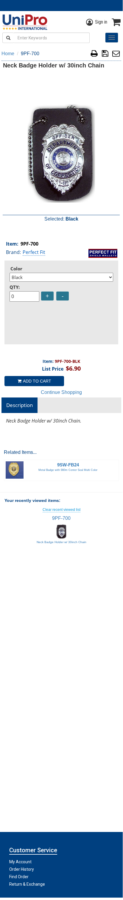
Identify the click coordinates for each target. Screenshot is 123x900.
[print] (94, 54)
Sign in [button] (101, 22)
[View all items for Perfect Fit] (103, 252)
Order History (21, 869)
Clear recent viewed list (61, 510)
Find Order (19, 876)
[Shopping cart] (116, 22)
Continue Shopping (61, 392)
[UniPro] (24, 22)
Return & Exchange (27, 884)
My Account (20, 861)
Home (7, 53)
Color (16, 269)
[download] (105, 54)
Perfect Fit (34, 252)
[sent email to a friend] (116, 54)
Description (19, 405)
